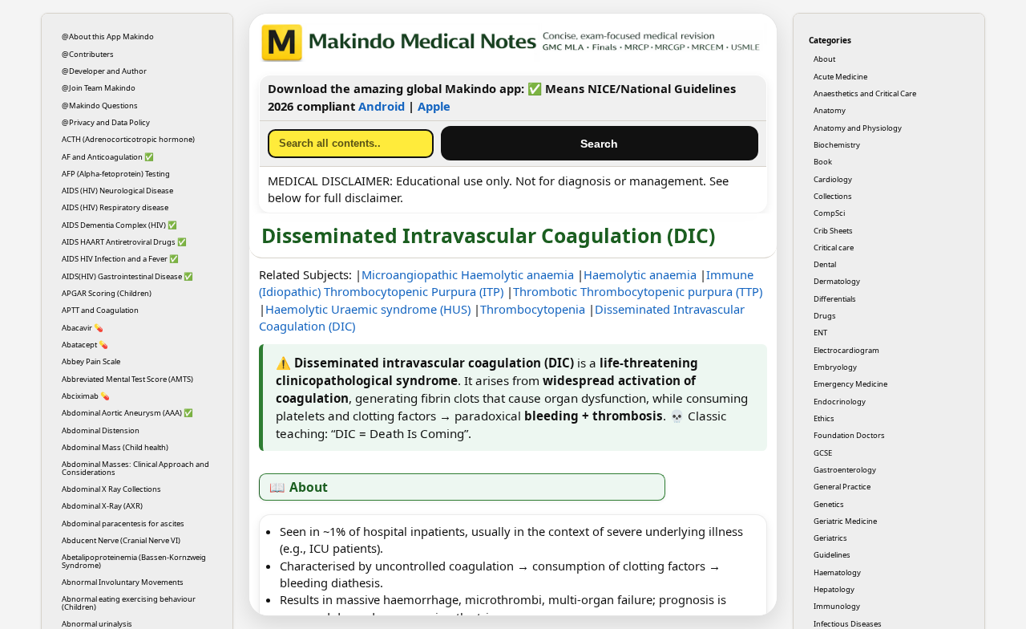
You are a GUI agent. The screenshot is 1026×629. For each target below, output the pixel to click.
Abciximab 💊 (86, 396)
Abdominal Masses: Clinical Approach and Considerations (135, 468)
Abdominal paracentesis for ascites (123, 523)
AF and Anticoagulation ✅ (108, 157)
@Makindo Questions (100, 105)
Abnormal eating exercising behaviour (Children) (129, 602)
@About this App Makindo (108, 36)
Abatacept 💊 (85, 344)
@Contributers (88, 54)
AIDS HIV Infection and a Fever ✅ (120, 259)
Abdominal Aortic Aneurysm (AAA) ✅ (127, 413)
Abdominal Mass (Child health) (115, 447)
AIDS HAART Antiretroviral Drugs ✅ (124, 242)
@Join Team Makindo (98, 88)
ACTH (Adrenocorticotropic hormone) (128, 139)
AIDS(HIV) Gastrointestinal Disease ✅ (127, 276)
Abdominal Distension (100, 430)
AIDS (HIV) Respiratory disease (115, 207)
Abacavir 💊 (82, 328)
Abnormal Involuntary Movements (123, 582)
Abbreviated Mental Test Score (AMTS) (127, 379)
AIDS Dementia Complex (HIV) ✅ (119, 225)
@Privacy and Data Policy (106, 122)
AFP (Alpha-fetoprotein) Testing (116, 173)
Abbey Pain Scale (91, 361)
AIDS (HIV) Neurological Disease (117, 190)
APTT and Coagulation (100, 310)
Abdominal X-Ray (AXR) (102, 506)
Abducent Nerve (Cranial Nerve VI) (121, 540)
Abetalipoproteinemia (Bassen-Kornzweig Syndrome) (134, 561)
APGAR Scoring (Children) (106, 293)
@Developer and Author (104, 71)
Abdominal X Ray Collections (111, 489)
